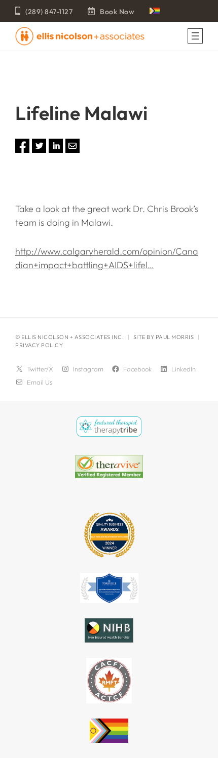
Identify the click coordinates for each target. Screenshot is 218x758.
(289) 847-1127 (48, 11)
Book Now (117, 11)
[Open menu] (195, 36)
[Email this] (72, 149)
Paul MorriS (175, 337)
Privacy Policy (39, 345)
